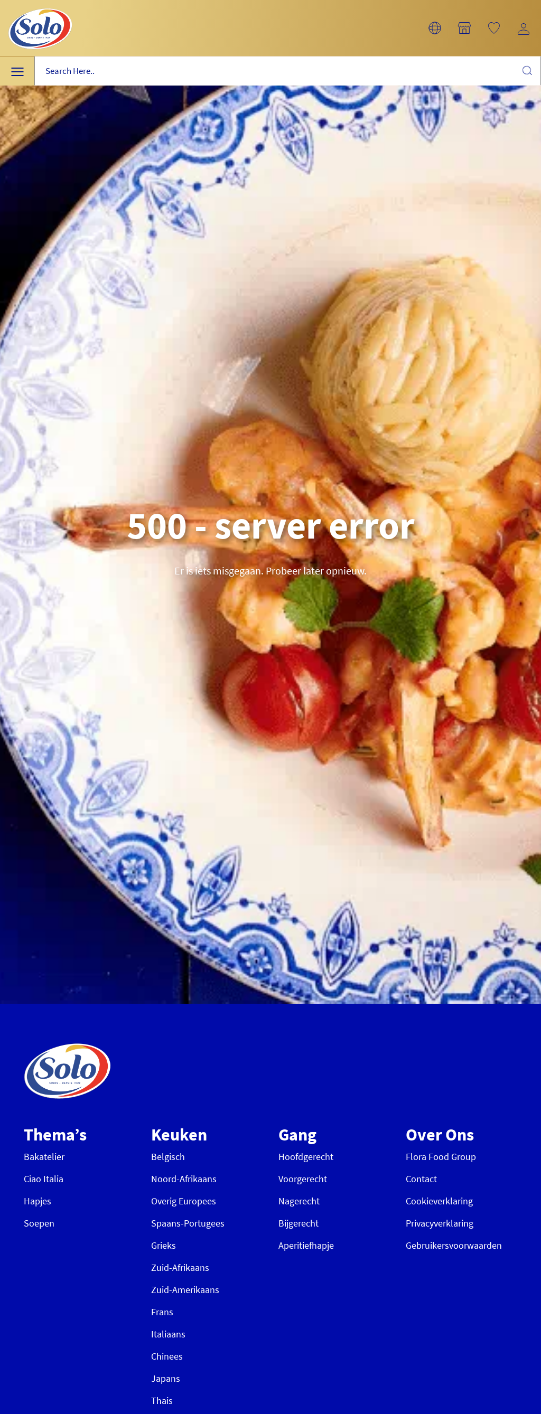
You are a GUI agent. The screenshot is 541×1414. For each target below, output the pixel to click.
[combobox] (287, 71)
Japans (165, 1378)
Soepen (39, 1223)
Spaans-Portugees (188, 1223)
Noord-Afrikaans (184, 1179)
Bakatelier (44, 1157)
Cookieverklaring (439, 1201)
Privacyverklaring (439, 1223)
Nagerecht (299, 1201)
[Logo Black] (40, 6)
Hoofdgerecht (305, 1157)
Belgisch (168, 1157)
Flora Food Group (441, 1157)
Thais (162, 1400)
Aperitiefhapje (306, 1245)
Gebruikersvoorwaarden (454, 1245)
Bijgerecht (298, 1223)
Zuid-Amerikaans (185, 1290)
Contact (421, 1179)
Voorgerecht (302, 1179)
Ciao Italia (43, 1179)
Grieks (163, 1245)
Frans (162, 1312)
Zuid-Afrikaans (180, 1267)
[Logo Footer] (67, 1049)
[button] (435, 28)
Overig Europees (183, 1201)
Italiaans (168, 1334)
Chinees (167, 1356)
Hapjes (37, 1201)
